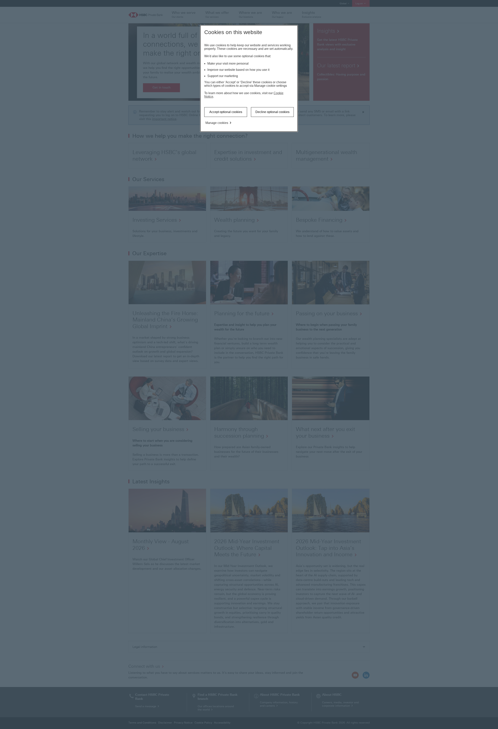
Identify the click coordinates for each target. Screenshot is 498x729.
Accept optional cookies (225, 112)
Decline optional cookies (272, 112)
